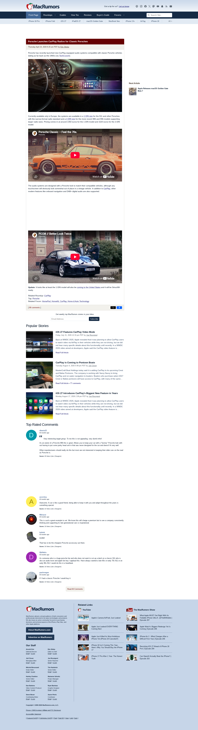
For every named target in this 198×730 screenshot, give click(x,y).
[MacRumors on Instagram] (141, 6)
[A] (31, 506)
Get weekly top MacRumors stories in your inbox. (75, 314)
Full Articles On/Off (46, 718)
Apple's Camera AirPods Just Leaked (105, 618)
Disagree (58, 456)
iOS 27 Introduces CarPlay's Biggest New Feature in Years (87, 393)
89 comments (34, 308)
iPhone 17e (130, 21)
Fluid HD (61, 718)
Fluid (55, 718)
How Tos (75, 15)
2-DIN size (70, 119)
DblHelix (42, 552)
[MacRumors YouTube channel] (158, 6)
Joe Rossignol (91, 335)
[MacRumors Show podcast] (137, 6)
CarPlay (107, 188)
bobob (42, 532)
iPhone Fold (50, 21)
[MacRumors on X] (149, 6)
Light (71, 718)
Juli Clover (92, 366)
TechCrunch (64, 56)
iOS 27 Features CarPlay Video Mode (75, 332)
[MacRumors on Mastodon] (153, 6)
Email (27, 653)
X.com (33, 653)
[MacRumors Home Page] (43, 6)
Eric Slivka (64, 47)
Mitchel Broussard (32, 667)
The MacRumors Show (144, 610)
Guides (63, 15)
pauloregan (44, 572)
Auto (67, 718)
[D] (31, 440)
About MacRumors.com (39, 630)
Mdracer (42, 515)
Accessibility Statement (33, 714)
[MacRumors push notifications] (162, 6)
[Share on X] (113, 307)
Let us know (124, 6)
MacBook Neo (114, 21)
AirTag (142, 21)
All (170, 21)
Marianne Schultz (54, 676)
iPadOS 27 (76, 21)
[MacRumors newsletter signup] (170, 6)
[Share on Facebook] (119, 307)
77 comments (75, 383)
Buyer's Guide (103, 15)
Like (52, 456)
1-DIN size (88, 116)
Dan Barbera (30, 685)
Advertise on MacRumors (40, 637)
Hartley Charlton (32, 676)
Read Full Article (62, 353)
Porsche (35, 298)
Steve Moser (30, 694)
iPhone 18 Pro (34, 21)
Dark (75, 718)
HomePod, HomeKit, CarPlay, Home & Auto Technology (65, 301)
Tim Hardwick (53, 667)
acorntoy (43, 497)
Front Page (33, 15)
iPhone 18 (155, 21)
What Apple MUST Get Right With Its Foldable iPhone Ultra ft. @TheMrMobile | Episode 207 (156, 617)
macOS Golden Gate (94, 21)
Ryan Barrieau (53, 685)
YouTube (87, 610)
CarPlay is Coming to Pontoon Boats (75, 362)
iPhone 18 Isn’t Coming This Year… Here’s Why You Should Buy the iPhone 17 (106, 647)
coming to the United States (88, 287)
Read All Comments (75, 589)
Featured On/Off (32, 718)
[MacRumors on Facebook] (145, 6)
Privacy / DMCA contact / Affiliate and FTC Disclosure (43, 710)
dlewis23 (43, 431)
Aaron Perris (52, 694)
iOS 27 (63, 21)
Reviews (88, 15)
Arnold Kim (30, 649)
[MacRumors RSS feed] (166, 6)
